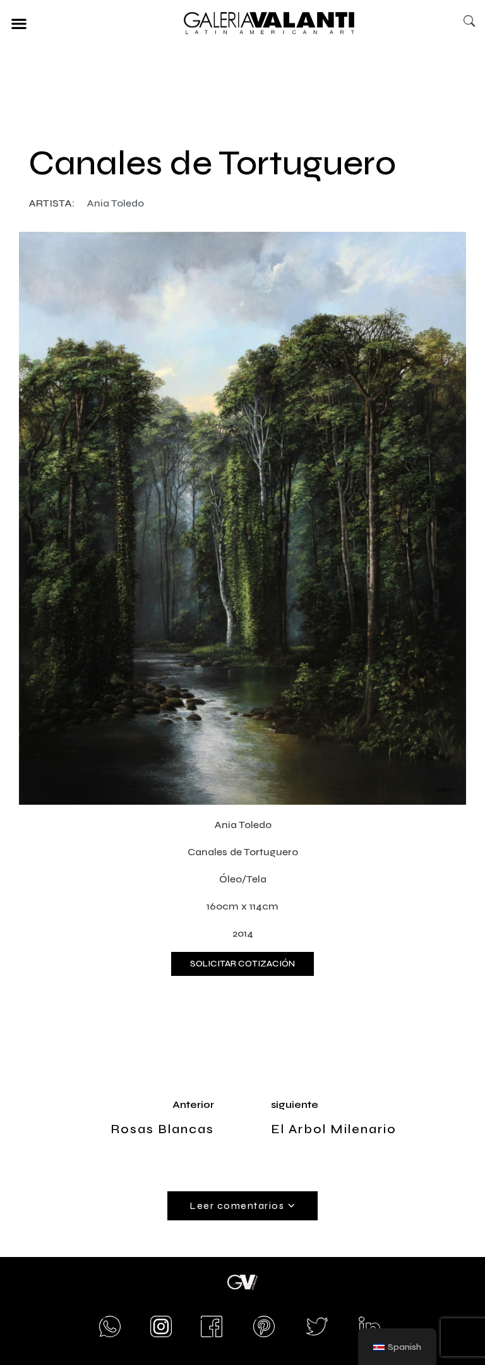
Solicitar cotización (242, 963)
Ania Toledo (115, 203)
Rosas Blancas (162, 1129)
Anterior (193, 1104)
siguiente (294, 1104)
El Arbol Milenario (334, 1129)
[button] (18, 23)
